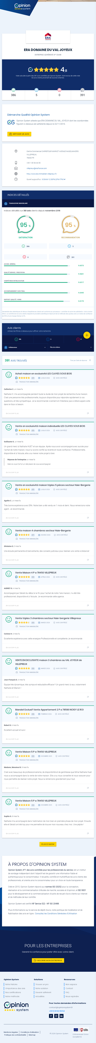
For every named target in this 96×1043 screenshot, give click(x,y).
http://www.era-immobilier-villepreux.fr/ (42, 174)
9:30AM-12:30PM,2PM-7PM (53, 179)
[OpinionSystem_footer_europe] (81, 1027)
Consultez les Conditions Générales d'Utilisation (56, 913)
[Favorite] (86, 335)
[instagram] (56, 1016)
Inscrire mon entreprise (49, 960)
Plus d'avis (47, 844)
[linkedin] (62, 1016)
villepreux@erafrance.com (37, 168)
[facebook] (51, 1016)
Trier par (78, 360)
